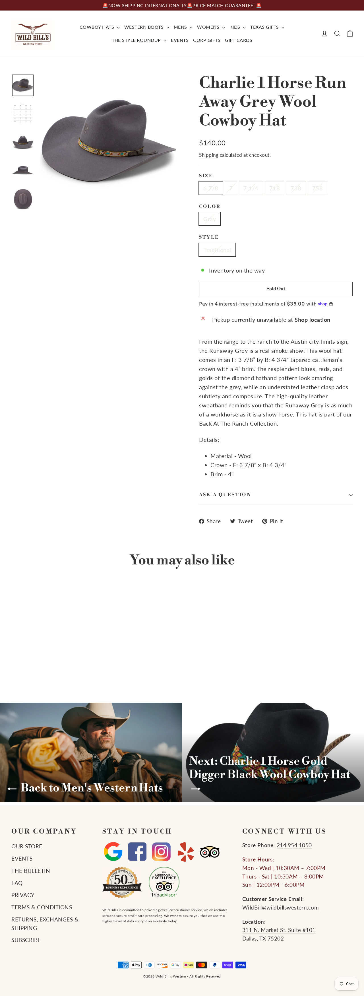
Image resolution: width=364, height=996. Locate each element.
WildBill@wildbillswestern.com (280, 907)
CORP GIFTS (206, 40)
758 (317, 188)
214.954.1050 (294, 845)
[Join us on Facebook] (137, 852)
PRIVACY (23, 895)
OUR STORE (26, 846)
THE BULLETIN (30, 871)
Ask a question (225, 495)
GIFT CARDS (238, 40)
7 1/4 (250, 188)
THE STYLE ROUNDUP (137, 40)
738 (296, 188)
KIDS (235, 27)
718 (274, 188)
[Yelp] (185, 852)
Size (206, 176)
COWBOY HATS (97, 27)
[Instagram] (161, 852)
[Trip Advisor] (209, 852)
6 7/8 (210, 188)
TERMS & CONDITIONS (41, 907)
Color (210, 206)
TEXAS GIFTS (265, 27)
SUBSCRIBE (26, 940)
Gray (209, 218)
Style (209, 237)
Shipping (208, 155)
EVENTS (180, 40)
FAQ (17, 883)
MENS (181, 27)
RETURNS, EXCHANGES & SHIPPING (44, 923)
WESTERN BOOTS (144, 27)
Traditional (217, 249)
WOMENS (209, 27)
